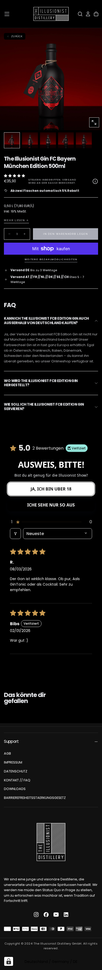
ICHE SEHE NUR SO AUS (51, 505)
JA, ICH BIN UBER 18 (51, 489)
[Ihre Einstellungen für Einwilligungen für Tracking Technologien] (8, 961)
